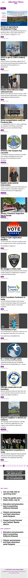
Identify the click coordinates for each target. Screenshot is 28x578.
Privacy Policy (22, 571)
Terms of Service (15, 571)
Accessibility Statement (14, 573)
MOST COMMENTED (5, 528)
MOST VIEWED (3, 488)
